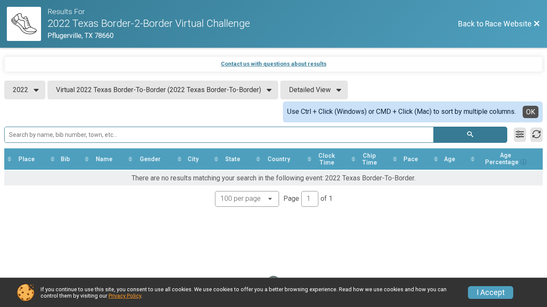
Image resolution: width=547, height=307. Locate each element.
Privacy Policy (125, 296)
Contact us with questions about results (273, 64)
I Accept (490, 292)
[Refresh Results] (536, 134)
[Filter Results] (520, 134)
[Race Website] (27, 24)
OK (530, 112)
